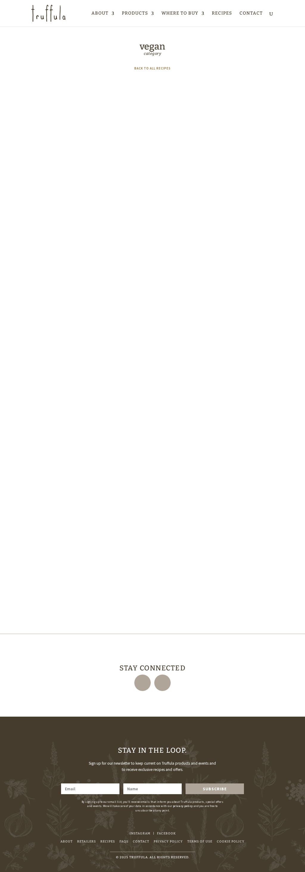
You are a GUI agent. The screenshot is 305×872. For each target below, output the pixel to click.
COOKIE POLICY (231, 841)
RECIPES (222, 13)
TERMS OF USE (199, 841)
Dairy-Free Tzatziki (48, 418)
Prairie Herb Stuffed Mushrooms (60, 238)
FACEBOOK (166, 833)
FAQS (123, 841)
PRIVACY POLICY (168, 841)
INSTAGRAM (140, 833)
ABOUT (99, 13)
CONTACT (251, 13)
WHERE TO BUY (179, 13)
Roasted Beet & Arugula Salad (57, 598)
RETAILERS (86, 841)
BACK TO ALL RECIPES (152, 68)
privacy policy (183, 806)
